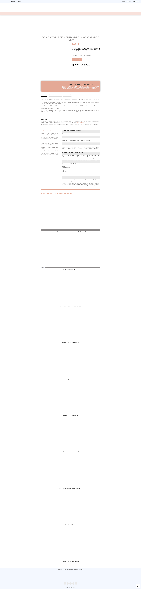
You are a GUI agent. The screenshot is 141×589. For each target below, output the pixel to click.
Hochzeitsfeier (79, 65)
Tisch (88, 65)
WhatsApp (13, 1)
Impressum (60, 569)
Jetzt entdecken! (80, 122)
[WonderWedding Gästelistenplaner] (57, 522)
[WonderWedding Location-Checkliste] (57, 449)
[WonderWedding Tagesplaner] (57, 413)
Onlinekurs (79, 13)
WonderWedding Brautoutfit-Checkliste (70, 379)
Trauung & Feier (84, 64)
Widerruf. (95, 185)
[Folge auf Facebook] (2, 1)
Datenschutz (70, 569)
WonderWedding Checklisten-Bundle (70, 269)
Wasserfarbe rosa (92, 65)
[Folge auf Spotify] (70, 583)
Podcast (129, 1)
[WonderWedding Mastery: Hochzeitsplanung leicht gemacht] (57, 228)
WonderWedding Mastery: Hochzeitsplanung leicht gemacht (70, 231)
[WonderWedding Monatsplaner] (57, 340)
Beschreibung (44, 95)
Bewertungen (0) (67, 95)
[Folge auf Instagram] (4, 1)
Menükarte (85, 65)
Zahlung (76, 569)
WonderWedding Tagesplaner (70, 415)
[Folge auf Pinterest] (6, 1)
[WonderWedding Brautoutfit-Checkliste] (57, 377)
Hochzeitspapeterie (70, 13)
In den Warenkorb (77, 59)
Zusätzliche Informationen (55, 95)
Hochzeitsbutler (136, 1)
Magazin (123, 1)
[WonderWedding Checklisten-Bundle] (57, 266)
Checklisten (62, 13)
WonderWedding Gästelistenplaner (70, 524)
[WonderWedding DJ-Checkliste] (57, 559)
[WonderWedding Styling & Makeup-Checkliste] (57, 304)
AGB (65, 569)
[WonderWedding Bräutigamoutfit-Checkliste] (57, 486)
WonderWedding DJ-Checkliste (70, 561)
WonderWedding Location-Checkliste (70, 451)
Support (19, 1)
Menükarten (78, 64)
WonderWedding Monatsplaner (70, 342)
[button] (138, 586)
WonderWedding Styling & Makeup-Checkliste (70, 306)
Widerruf (81, 569)
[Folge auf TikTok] (8, 1)
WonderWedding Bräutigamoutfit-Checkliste (70, 488)
